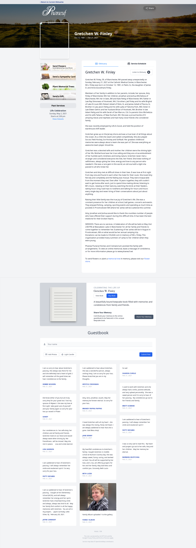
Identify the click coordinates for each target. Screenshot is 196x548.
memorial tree (114, 258)
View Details (58, 119)
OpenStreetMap (100, 542)
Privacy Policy (91, 538)
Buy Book (111, 296)
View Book (99, 296)
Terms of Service (104, 538)
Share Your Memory (143, 317)
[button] (98, 496)
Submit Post (145, 354)
